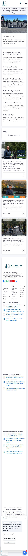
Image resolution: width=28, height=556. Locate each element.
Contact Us (14, 298)
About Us (14, 294)
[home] (4, 3)
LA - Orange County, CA (9, 542)
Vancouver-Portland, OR (9, 538)
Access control (6, 296)
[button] (20, 3)
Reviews (22, 296)
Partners (22, 292)
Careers (22, 294)
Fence (4, 294)
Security (5, 298)
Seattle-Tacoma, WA (8, 534)
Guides (13, 296)
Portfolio (22, 290)
